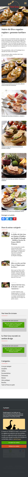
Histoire (3, 378)
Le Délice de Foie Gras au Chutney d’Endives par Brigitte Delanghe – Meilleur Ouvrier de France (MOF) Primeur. (18, 239)
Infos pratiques (5, 380)
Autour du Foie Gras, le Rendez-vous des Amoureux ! (18, 287)
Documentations (5, 373)
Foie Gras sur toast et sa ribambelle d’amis (12, 211)
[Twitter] (7, 218)
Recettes (3, 382)
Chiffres (3, 371)
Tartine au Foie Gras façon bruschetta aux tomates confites (12, 147)
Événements (4, 376)
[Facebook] (3, 218)
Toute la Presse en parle (8, 385)
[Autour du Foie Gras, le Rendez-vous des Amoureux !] (6, 291)
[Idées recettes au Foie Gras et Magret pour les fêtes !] (6, 270)
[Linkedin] (11, 218)
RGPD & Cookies (17, 439)
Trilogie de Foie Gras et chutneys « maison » (13, 116)
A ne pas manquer (6, 366)
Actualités (6, 20)
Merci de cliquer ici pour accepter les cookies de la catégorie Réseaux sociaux (13, 325)
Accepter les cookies (14, 442)
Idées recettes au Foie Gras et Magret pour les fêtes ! (18, 265)
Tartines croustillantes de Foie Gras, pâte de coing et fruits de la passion (12, 84)
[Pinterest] (14, 218)
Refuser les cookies (14, 446)
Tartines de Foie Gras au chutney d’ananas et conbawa (13, 179)
